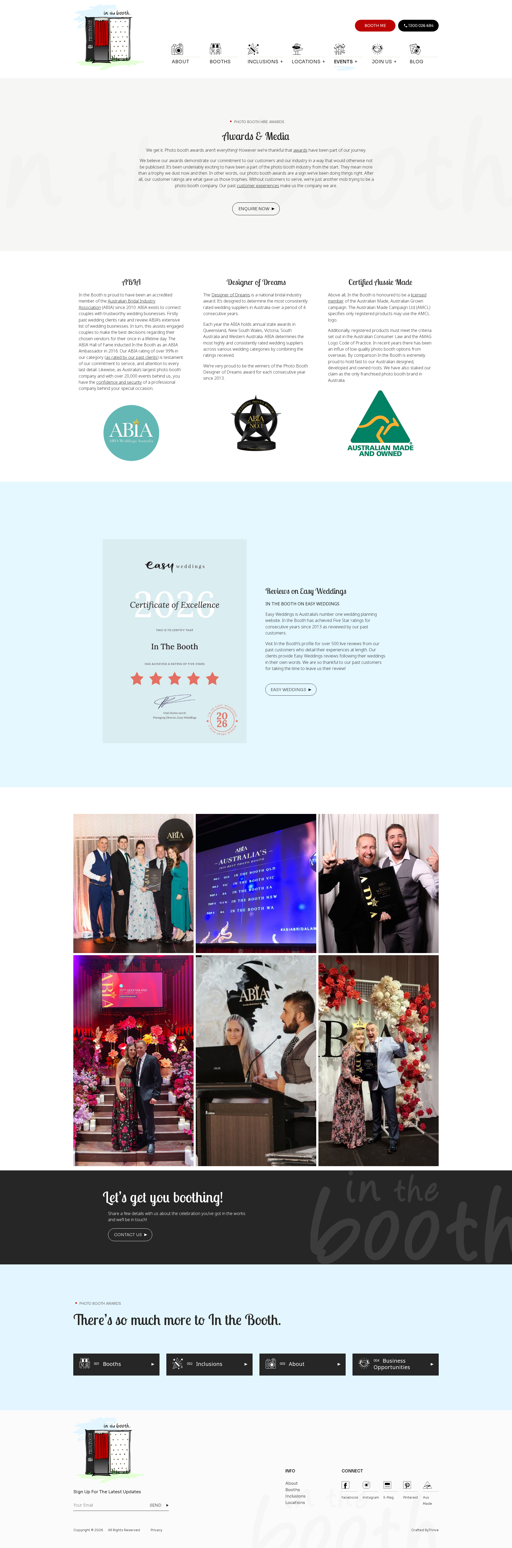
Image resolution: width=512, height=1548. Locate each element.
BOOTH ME (375, 25)
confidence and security (119, 382)
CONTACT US (128, 1234)
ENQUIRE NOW (253, 208)
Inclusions (262, 62)
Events (343, 62)
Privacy (156, 1530)
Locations (306, 62)
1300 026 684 (421, 25)
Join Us (382, 62)
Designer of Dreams (230, 295)
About (180, 62)
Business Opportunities (392, 1363)
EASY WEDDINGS (288, 689)
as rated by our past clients (131, 357)
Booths (220, 62)
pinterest (410, 1497)
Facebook (350, 1497)
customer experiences (258, 186)
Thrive (434, 1530)
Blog (416, 62)
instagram (371, 1497)
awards (300, 150)
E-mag (388, 1497)
